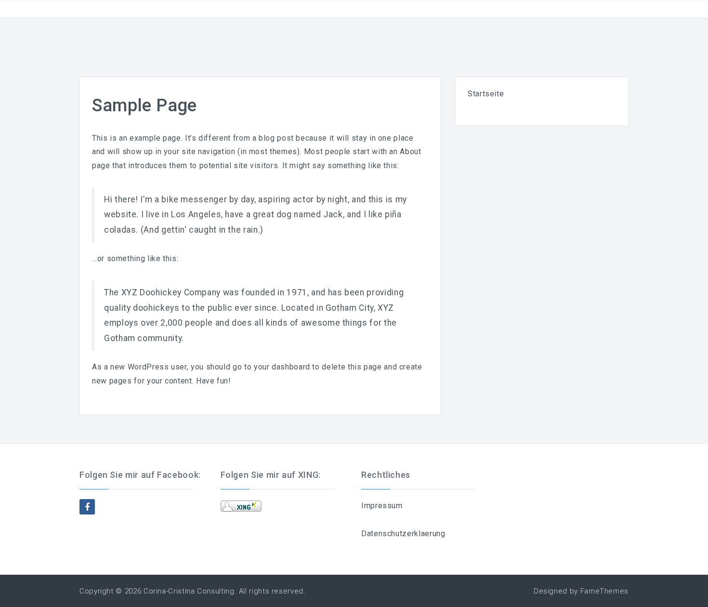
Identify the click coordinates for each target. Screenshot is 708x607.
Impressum (382, 505)
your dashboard (282, 366)
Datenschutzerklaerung (403, 533)
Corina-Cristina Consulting (189, 591)
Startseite (486, 93)
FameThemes (604, 591)
